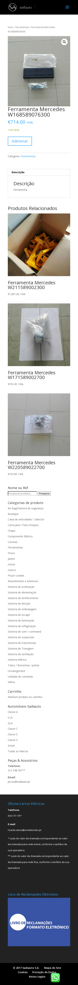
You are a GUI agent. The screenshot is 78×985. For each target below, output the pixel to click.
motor (11, 564)
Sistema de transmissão (22, 643)
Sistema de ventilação (21, 654)
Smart (11, 745)
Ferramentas (22, 27)
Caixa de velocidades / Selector (26, 519)
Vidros (11, 682)
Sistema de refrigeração (22, 626)
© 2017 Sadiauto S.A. (26, 968)
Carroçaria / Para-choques (23, 525)
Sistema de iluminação (21, 620)
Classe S (13, 740)
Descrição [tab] (18, 172)
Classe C (13, 728)
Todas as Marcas (18, 751)
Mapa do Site (52, 968)
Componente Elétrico (20, 536)
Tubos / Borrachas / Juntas (23, 665)
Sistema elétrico (17, 659)
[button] (64, 42)
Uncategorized (16, 671)
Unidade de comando (20, 676)
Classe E (13, 734)
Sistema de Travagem (21, 648)
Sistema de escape (19, 615)
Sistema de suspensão (21, 637)
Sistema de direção (19, 603)
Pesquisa (44, 493)
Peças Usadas (16, 575)
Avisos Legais (37, 976)
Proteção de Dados (44, 972)
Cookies (23, 972)
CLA (10, 717)
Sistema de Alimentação (22, 592)
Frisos (11, 553)
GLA (10, 723)
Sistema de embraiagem (22, 609)
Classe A (13, 712)
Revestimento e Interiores (23, 581)
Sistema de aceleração (21, 586)
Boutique (13, 514)
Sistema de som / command (24, 631)
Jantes (11, 558)
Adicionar (20, 141)
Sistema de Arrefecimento (23, 598)
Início (10, 27)
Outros (12, 570)
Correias (13, 542)
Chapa (11, 530)
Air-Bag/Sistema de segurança (25, 508)
